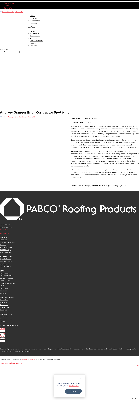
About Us (33, 23)
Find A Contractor (10, 3)
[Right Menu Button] (138, 366)
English (131, 398)
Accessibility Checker (28, 359)
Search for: (4, 50)
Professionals (35, 21)
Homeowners (35, 18)
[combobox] (132, 398)
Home (32, 16)
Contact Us (8, 8)
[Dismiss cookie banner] (81, 379)
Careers (6, 5)
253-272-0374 (4, 229)
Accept (73, 391)
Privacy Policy (74, 386)
